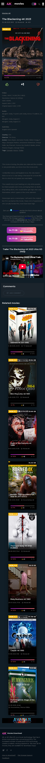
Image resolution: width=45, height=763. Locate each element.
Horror (15, 150)
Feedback (5, 758)
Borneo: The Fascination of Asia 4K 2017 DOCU (22, 496)
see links (28, 218)
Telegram (15, 210)
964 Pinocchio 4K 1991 (20, 394)
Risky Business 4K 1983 (20, 599)
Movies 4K (6, 13)
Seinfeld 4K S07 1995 (19, 343)
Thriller (21, 150)
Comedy (10, 150)
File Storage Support (25, 755)
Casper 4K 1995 (17, 651)
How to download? (9, 755)
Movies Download (14, 733)
